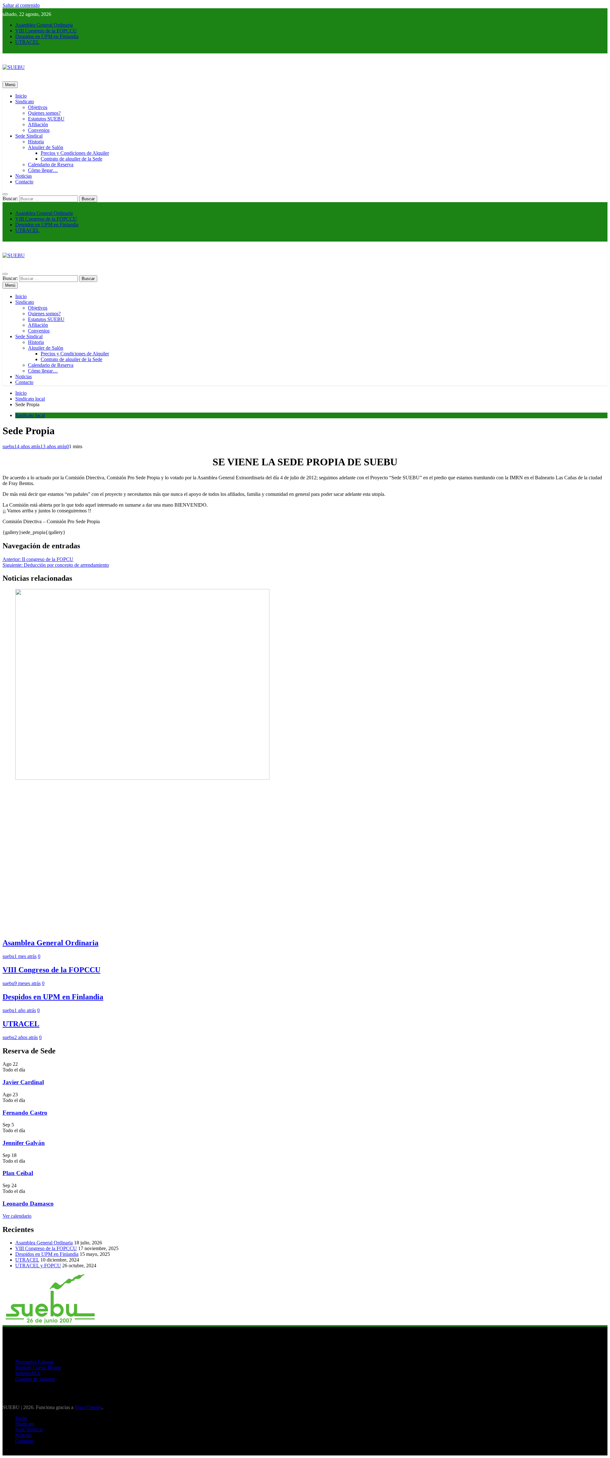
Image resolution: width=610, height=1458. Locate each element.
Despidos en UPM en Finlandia (46, 36)
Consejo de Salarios (35, 1379)
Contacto (24, 181)
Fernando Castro (25, 1112)
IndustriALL (28, 1373)
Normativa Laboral (34, 1362)
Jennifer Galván (24, 1143)
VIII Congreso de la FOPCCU (46, 30)
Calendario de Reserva (50, 164)
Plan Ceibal (18, 1173)
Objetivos (37, 107)
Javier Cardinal (23, 1082)
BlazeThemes (88, 1407)
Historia (36, 141)
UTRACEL (27, 42)
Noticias (23, 176)
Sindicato (24, 101)
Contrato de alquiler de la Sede (71, 158)
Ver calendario (17, 1216)
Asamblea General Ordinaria (44, 25)
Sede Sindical (29, 136)
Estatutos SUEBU (46, 118)
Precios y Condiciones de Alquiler (75, 153)
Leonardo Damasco (28, 1203)
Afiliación (38, 124)
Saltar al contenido (21, 5)
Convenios (39, 130)
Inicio (21, 96)
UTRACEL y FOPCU (38, 1265)
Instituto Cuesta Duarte (38, 1367)
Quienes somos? (44, 113)
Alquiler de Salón (45, 147)
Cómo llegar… (43, 170)
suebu (8, 446)
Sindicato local (30, 415)
